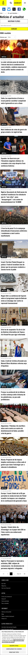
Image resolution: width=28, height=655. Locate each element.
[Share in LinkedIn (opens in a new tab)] (3, 9)
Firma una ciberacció (7, 596)
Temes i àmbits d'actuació (8, 616)
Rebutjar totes (14, 652)
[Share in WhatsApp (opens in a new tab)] (24, 9)
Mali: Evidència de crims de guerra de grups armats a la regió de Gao (14, 130)
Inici (1, 13)
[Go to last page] (24, 573)
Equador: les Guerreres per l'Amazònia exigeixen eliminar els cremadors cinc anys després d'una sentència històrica (13, 162)
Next (18, 574)
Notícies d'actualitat (6, 611)
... (5, 13)
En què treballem (12, 13)
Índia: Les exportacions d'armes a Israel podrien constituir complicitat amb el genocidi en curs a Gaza (13, 100)
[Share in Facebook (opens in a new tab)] (19, 9)
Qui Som (4, 583)
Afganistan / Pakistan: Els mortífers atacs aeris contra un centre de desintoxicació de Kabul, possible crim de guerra (13, 429)
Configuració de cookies (14, 649)
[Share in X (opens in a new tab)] (14, 9)
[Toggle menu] (25, 3)
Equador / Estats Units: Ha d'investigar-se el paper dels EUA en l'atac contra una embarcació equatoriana (13, 531)
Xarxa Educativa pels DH (7, 629)
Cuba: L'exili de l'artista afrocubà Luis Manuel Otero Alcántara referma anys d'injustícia (14, 363)
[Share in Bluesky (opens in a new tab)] (9, 9)
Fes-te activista (5, 601)
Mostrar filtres (14, 21)
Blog (3, 614)
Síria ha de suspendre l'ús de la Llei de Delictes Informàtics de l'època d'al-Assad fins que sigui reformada (13, 332)
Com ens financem (6, 588)
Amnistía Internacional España (9, 627)
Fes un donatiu (5, 603)
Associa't (17, 3)
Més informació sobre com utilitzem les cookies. (13, 641)
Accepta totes (14, 645)
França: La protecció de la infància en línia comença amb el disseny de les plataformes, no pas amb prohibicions (13, 396)
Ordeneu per (3, 37)
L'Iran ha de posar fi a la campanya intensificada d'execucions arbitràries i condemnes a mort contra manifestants (14, 232)
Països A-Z (4, 618)
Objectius (4, 585)
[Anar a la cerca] (11, 3)
